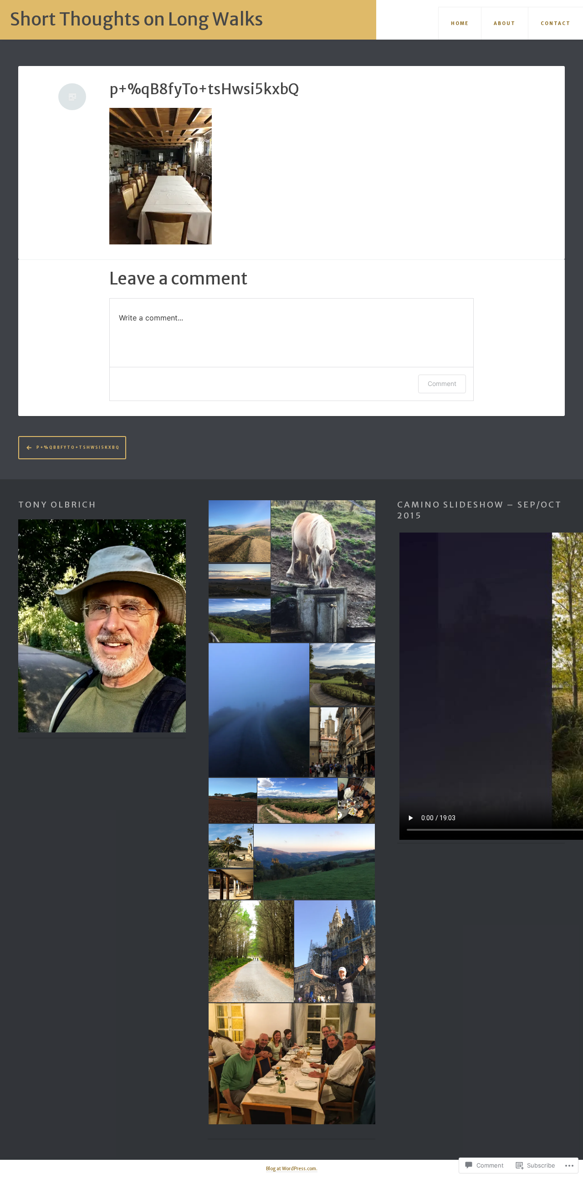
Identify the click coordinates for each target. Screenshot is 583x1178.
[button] (239, 531)
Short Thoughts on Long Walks (136, 19)
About (505, 23)
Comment (442, 383)
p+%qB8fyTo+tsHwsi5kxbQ (204, 89)
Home (460, 23)
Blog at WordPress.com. (291, 1169)
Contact (556, 23)
